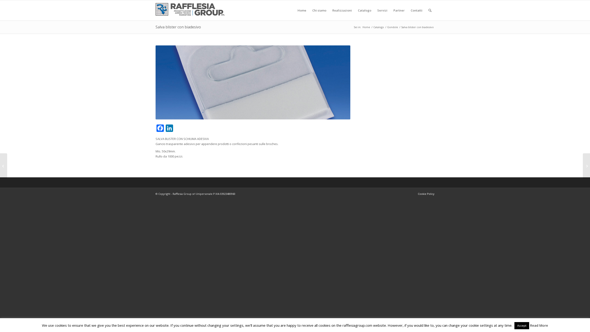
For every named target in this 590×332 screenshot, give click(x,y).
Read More (539, 325)
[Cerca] (429, 10)
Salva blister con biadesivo (178, 27)
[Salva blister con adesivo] (586, 166)
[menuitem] (302, 10)
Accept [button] (521, 325)
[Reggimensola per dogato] (3, 166)
